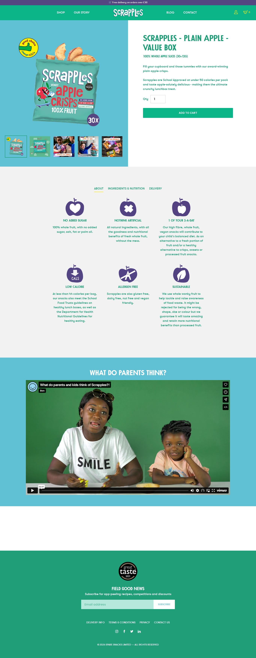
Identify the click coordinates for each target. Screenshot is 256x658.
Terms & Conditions (122, 622)
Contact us (162, 622)
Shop (61, 12)
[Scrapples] (128, 12)
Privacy (145, 622)
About (98, 188)
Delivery (155, 188)
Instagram (117, 631)
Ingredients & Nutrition (126, 188)
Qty (145, 99)
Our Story (82, 12)
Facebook (124, 631)
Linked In (139, 631)
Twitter (131, 631)
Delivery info (95, 622)
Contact (190, 12)
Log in (235, 12)
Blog (170, 12)
